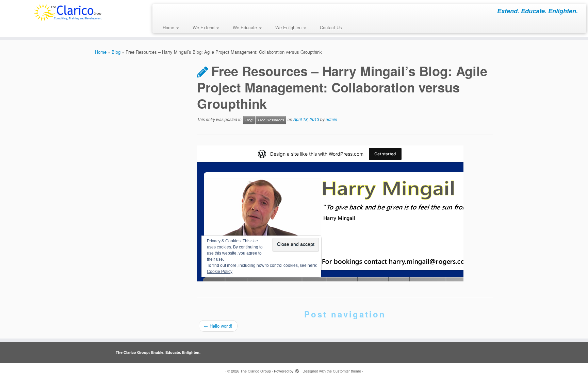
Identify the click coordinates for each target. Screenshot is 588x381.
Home (169, 27)
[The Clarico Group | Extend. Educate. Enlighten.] (68, 12)
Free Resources (271, 119)
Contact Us (331, 27)
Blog (116, 52)
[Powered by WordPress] (297, 369)
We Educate (245, 27)
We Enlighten (289, 27)
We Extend (204, 27)
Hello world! (218, 326)
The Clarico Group (255, 371)
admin (331, 119)
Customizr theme (347, 371)
